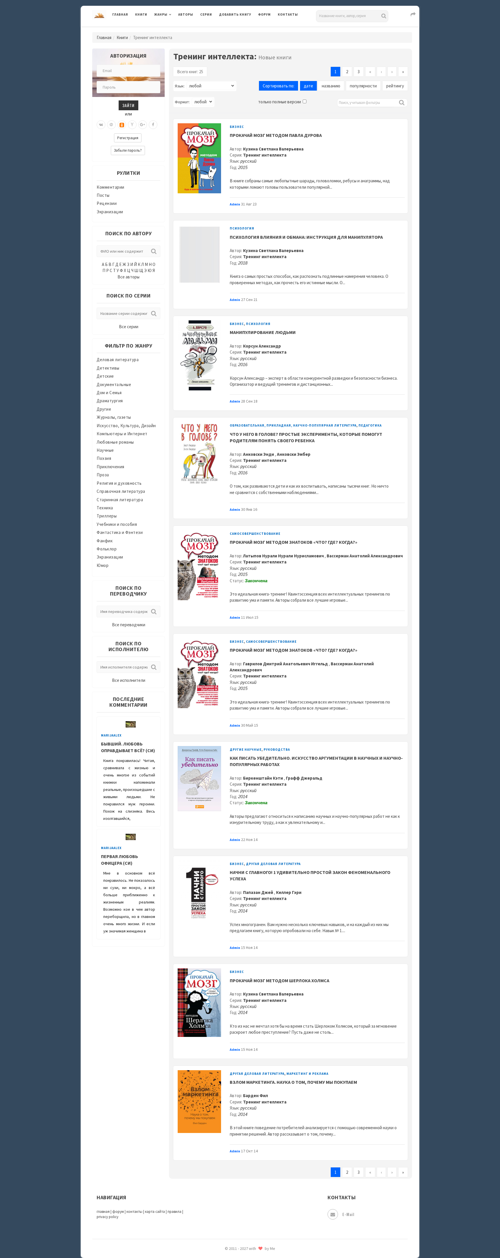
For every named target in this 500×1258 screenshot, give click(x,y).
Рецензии (107, 203)
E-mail (348, 1214)
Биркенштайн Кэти (263, 778)
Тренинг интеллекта (264, 155)
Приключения (110, 466)
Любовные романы (115, 442)
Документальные (114, 384)
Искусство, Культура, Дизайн (126, 425)
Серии (206, 14)
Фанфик (105, 540)
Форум (264, 14)
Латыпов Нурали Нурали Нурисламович (284, 556)
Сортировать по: (278, 86)
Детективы (108, 368)
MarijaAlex (111, 735)
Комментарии (110, 187)
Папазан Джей (258, 892)
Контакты (288, 14)
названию (331, 86)
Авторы (185, 14)
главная (103, 1211)
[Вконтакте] (101, 124)
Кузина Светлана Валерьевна (273, 149)
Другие (104, 409)
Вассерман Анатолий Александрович (365, 556)
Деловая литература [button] (175, 29)
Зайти (128, 105)
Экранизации (110, 211)
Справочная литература (121, 491)
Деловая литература (240, 29)
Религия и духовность (119, 483)
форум (118, 1211)
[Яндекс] (132, 124)
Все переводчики (128, 624)
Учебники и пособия (117, 524)
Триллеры (107, 516)
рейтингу (395, 86)
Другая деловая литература (273, 864)
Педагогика (370, 425)
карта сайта (155, 1211)
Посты (103, 195)
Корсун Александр (262, 346)
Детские (105, 376)
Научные (105, 450)
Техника (105, 507)
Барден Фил (255, 1095)
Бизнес (237, 127)
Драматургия (110, 400)
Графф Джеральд (304, 778)
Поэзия (104, 458)
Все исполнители (128, 680)
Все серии (128, 326)
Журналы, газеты (114, 417)
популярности (363, 86)
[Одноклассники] (121, 124)
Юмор (103, 565)
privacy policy (107, 1216)
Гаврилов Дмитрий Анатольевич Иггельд (286, 663)
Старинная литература (120, 499)
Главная (120, 14)
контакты (134, 1211)
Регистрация (127, 137)
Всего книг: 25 (190, 71)
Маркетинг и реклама (307, 1074)
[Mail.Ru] (111, 124)
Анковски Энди (259, 454)
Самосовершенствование (255, 534)
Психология (242, 228)
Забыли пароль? (128, 150)
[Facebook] (153, 124)
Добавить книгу (235, 14)
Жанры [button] (161, 14)
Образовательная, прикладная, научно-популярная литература (293, 425)
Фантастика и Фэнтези (120, 532)
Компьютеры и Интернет (122, 433)
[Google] (142, 124)
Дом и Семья (109, 392)
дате (308, 86)
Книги (141, 14)
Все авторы (128, 277)
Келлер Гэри (289, 892)
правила (174, 1211)
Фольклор (107, 549)
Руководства (277, 750)
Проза (103, 475)
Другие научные (246, 750)
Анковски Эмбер (293, 454)
